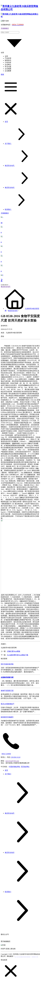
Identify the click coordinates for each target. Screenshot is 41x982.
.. (1, 222)
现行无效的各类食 (7, 664)
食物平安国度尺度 (7, 690)
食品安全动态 (13, 310)
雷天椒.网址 (25, 766)
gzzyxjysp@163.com (12, 761)
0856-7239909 (6, 754)
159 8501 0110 (15, 757)
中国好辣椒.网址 (14, 766)
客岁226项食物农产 (7, 704)
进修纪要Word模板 (13, 651)
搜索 (2, 74)
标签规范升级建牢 (7, 717)
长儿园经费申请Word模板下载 (17, 655)
